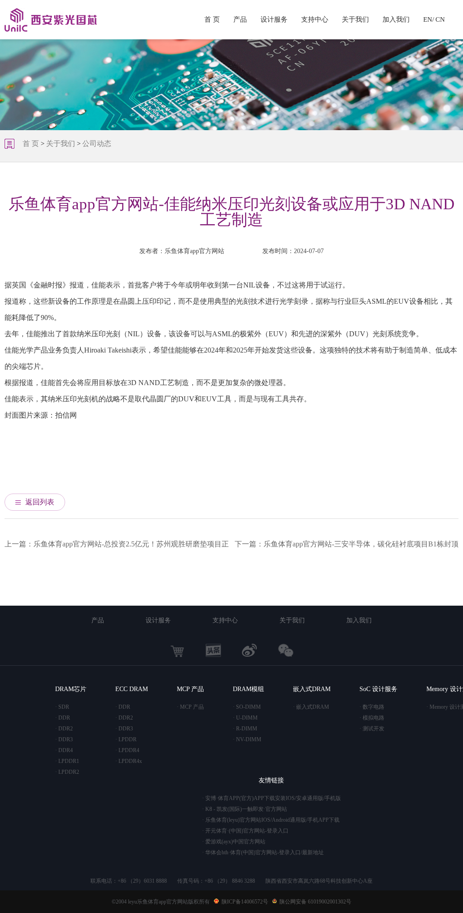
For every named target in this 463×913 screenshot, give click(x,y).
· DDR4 (64, 750)
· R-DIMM (245, 728)
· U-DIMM (245, 718)
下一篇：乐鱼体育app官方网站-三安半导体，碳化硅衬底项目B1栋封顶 (346, 544)
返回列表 (39, 502)
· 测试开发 (371, 728)
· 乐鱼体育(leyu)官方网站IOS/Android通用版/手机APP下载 (271, 820)
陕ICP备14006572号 (245, 902)
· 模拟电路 (371, 718)
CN (440, 19)
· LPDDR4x (128, 761)
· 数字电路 (371, 707)
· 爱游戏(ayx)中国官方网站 (233, 841)
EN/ (428, 19)
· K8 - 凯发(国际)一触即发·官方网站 (244, 809)
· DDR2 (64, 728)
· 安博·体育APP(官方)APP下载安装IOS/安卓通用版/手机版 (271, 798)
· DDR (62, 718)
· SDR (62, 707)
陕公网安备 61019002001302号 (315, 902)
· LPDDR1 (67, 761)
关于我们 (355, 19)
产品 (240, 19)
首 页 (212, 19)
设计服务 (274, 19)
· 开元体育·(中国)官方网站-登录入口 (245, 831)
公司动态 (96, 143)
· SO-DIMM (247, 707)
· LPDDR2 (67, 772)
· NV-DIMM (247, 739)
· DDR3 (64, 739)
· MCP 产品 (190, 707)
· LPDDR (126, 739)
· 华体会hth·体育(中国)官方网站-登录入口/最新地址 (263, 852)
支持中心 (314, 19)
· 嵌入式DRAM (311, 707)
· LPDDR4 (127, 750)
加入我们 (396, 19)
